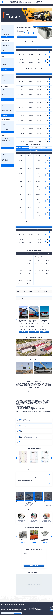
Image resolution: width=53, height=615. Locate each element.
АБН (2, 143)
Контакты (47, 4)
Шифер (2, 121)
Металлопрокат (4, 59)
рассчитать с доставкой (34, 150)
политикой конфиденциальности (35, 562)
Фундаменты (3, 154)
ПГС (2, 96)
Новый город (3, 50)
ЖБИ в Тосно (21, 539)
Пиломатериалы (4, 129)
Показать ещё (4, 36)
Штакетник (3, 66)
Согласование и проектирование (4, 160)
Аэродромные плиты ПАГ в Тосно (44, 540)
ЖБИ (2, 105)
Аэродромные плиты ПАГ (6, 110)
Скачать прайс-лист (22, 147)
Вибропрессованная (5, 45)
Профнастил (3, 64)
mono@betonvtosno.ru (14, 2)
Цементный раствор (5, 34)
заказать (23, 542)
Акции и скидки (37, 4)
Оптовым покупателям (16, 609)
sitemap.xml (24, 609)
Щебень (3, 91)
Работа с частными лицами (6, 609)
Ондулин (3, 124)
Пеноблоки (3, 83)
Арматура (3, 61)
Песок (2, 89)
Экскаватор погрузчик (5, 138)
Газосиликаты (4, 80)
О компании (6, 4)
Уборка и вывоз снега (5, 140)
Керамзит (3, 94)
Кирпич (2, 75)
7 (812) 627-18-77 (39, 1)
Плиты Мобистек (33, 539)
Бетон (2, 26)
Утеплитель (3, 126)
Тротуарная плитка (5, 42)
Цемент (2, 31)
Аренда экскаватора (5, 145)
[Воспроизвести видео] (34, 347)
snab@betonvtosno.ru (28, 2)
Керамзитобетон (4, 29)
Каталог (16, 4)
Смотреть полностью (20, 31)
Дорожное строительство (6, 162)
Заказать (27, 37)
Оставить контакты (34, 565)
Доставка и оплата (26, 4)
